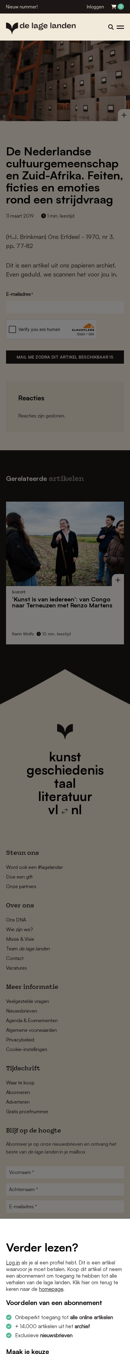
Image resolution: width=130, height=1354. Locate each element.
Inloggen (95, 7)
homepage (51, 1289)
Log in (13, 1262)
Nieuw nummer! (22, 7)
